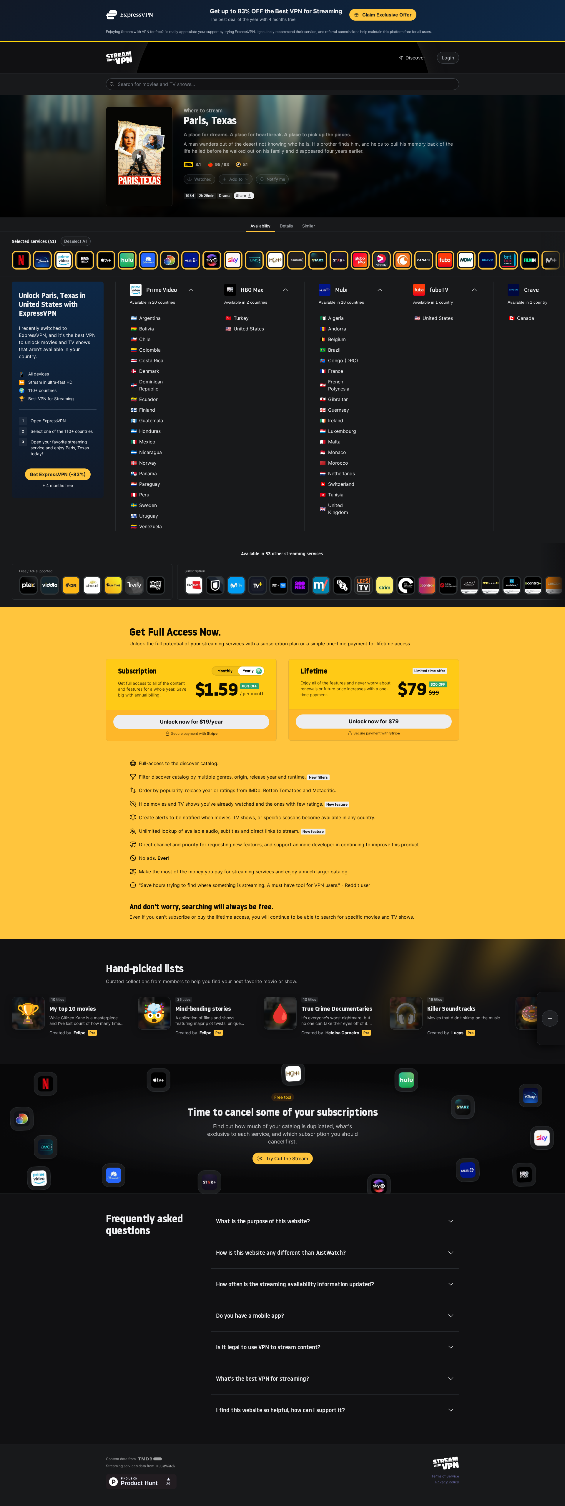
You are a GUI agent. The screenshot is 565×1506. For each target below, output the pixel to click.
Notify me (276, 179)
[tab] (260, 226)
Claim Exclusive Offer (387, 15)
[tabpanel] (282, 419)
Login (448, 58)
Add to (235, 179)
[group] (238, 671)
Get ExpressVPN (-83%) (58, 474)
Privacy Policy (447, 1482)
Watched (203, 179)
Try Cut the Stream (287, 1158)
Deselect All (75, 241)
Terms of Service (445, 1476)
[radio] (225, 670)
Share (241, 195)
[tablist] (282, 226)
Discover (415, 58)
